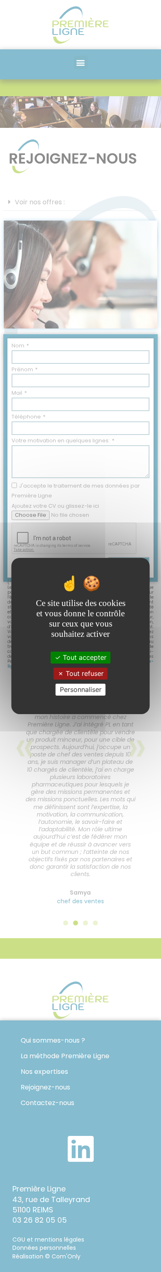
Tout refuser (84, 673)
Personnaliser (81, 689)
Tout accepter (84, 657)
